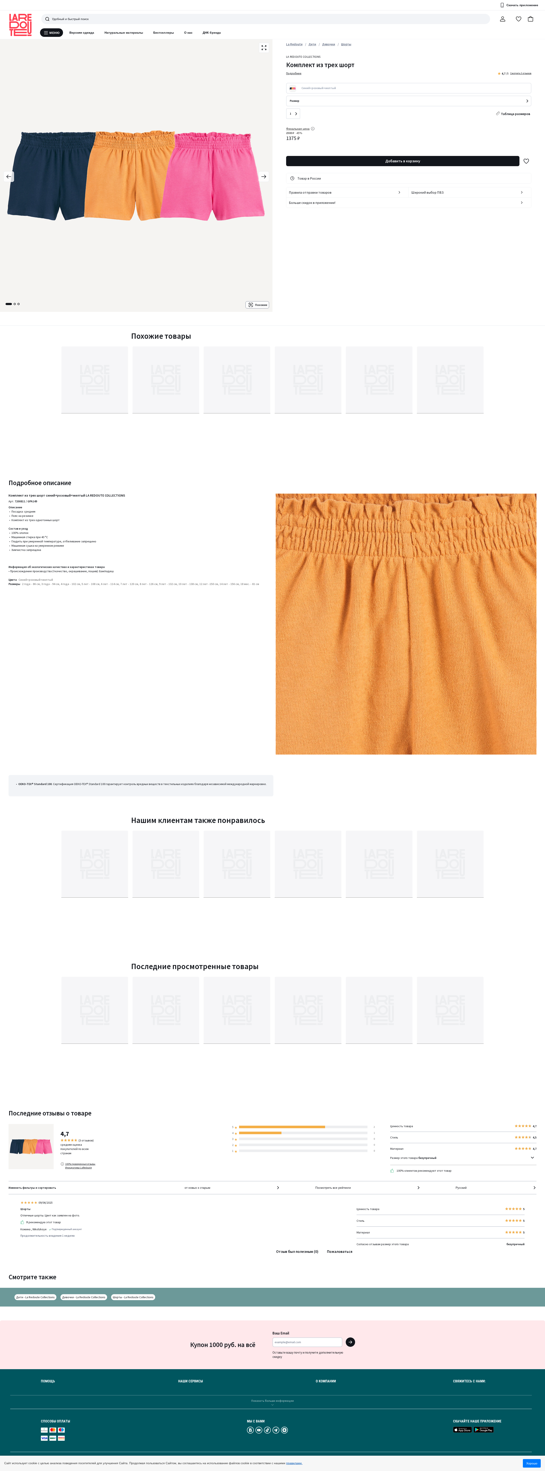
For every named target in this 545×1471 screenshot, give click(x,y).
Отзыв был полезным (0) (297, 1251)
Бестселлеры (163, 32)
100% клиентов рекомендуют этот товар (424, 1171)
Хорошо (531, 1463)
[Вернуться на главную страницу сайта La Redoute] (20, 25)
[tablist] (13, 304)
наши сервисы (190, 1381)
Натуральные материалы (124, 32)
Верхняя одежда (81, 32)
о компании (326, 1381)
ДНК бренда (212, 32)
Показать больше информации (272, 1401)
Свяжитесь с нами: (469, 1381)
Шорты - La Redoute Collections (133, 1297)
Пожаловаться (339, 1251)
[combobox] (232, 1188)
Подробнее (293, 73)
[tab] (9, 304)
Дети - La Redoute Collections (35, 1297)
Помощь (48, 1381)
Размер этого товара (413, 1158)
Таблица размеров (515, 114)
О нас (188, 32)
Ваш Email (280, 1333)
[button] (530, 19)
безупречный (427, 1158)
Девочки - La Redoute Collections (83, 1297)
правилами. (294, 1463)
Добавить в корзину (402, 160)
